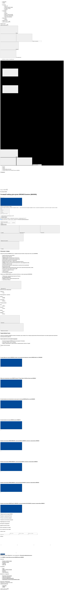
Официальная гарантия (4, 240)
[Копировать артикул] (7, 189)
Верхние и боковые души (19, 102)
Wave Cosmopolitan (11, 126)
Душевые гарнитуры (24, 103)
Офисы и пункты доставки (8, 14)
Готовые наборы (18, 115)
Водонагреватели (9, 96)
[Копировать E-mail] (9, 21)
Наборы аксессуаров (25, 138)
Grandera (20, 122)
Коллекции (6, 121)
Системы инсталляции (24, 116)
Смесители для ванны (25, 98)
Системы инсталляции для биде (9, 117)
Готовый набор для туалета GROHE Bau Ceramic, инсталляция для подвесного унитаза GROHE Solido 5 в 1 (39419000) (21, 357)
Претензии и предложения (8, 15)
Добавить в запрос (4, 205)
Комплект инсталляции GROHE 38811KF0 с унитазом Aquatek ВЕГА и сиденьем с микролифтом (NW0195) (19, 461)
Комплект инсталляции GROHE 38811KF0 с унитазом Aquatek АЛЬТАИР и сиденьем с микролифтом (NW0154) (19, 482)
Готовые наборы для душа (16, 103)
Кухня (5, 108)
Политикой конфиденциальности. (26, 555)
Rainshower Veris (15, 125)
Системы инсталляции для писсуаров (21, 117)
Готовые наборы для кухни (17, 138)
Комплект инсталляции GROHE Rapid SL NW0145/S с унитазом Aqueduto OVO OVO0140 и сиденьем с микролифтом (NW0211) (22, 503)
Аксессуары (6, 115)
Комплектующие (23, 115)
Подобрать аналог (3, 224)
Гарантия (5, 9)
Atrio (5, 122)
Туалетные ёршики (12, 133)
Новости (5, 19)
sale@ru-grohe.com (5, 21)
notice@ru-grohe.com (4, 583)
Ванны (5, 96)
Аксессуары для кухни (28, 110)
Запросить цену (5, 20)
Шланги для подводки (18, 133)
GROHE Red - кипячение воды (20, 110)
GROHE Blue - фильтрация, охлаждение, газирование (13, 109)
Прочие (15, 126)
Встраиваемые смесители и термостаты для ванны (21, 96)
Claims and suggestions (8, 16)
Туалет (5, 114)
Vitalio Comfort (29, 125)
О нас (3, 568)
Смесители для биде (16, 120)
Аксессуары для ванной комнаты (26, 99)
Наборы (5, 134)
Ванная (5, 93)
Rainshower (29, 122)
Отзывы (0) (42, 232)
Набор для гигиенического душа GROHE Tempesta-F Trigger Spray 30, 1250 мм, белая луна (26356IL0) (18, 378)
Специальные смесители (17, 99)
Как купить (4, 4)
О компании (4, 10)
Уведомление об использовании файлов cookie (11, 579)
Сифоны (18, 132)
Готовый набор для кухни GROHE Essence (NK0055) (14, 557)
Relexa (22, 125)
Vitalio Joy (6, 126)
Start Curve (25, 125)
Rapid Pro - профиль (7, 128)
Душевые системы (7, 105)
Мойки (5, 111)
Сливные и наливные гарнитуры (25, 132)
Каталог (18, 67)
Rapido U (19, 125)
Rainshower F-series (7, 123)
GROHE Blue (25, 122)
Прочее (16, 132)
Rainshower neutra (14, 123)
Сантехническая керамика (17, 98)
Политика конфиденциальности (23, 219)
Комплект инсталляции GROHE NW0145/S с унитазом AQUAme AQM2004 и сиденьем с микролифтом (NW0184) (19, 440)
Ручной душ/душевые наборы (21, 105)
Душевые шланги (13, 105)
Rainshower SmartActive (8, 125)
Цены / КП (4, 144)
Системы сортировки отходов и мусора (13, 111)
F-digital (18, 122)
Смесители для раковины (8, 99)
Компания (4, 145)
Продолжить (3, 554)
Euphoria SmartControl (12, 122)
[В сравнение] (0, 367)
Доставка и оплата (7, 8)
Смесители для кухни (23, 111)
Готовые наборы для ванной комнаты (10, 97)
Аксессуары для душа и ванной (9, 102)
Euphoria (7, 122)
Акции (3, 140)
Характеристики (22, 232)
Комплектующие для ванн (8, 98)
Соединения (6, 133)
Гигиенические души (11, 115)
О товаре (2, 232)
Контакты (5, 13)
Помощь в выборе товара (8, 7)
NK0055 (3, 557)
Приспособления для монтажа (9, 132)
